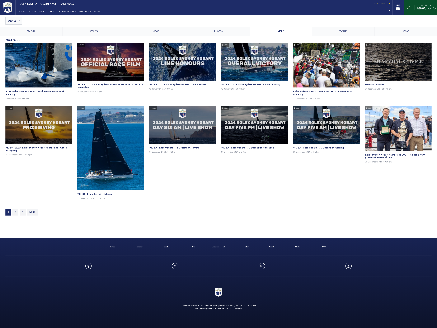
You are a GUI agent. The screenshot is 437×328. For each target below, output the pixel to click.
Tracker (32, 11)
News (156, 31)
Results (42, 11)
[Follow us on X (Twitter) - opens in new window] (175, 266)
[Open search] (389, 11)
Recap (406, 31)
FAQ (324, 247)
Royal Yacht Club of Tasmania (229, 308)
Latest (21, 11)
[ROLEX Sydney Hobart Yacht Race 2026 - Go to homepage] (7, 7)
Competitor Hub (67, 11)
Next (32, 212)
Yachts (53, 11)
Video (281, 31)
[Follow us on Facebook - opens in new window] (88, 266)
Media (297, 247)
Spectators (85, 11)
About (96, 11)
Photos (218, 31)
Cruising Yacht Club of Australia (242, 305)
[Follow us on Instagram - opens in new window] (348, 266)
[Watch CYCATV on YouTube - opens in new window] (262, 266)
